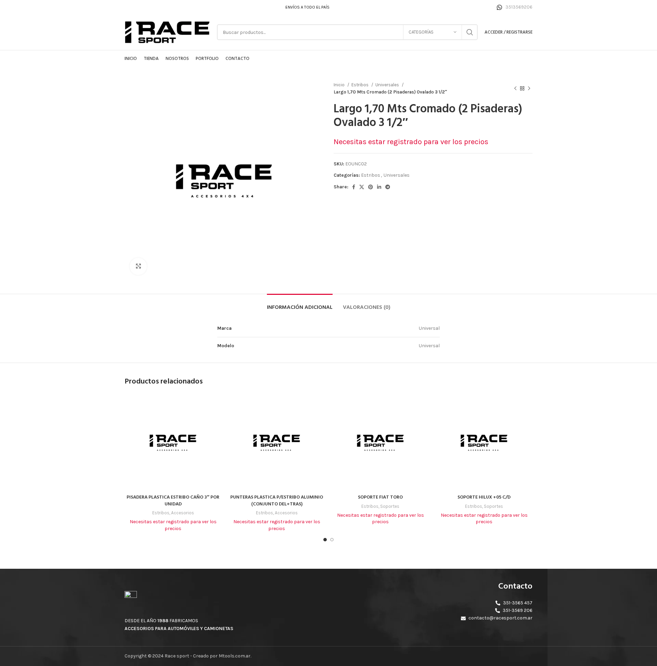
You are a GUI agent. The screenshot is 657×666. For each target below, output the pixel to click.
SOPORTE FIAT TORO (380, 497)
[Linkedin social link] (379, 187)
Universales (387, 84)
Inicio (340, 84)
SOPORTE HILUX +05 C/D (484, 497)
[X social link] (361, 187)
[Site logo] (167, 32)
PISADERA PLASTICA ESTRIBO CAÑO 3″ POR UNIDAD (173, 500)
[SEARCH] (470, 32)
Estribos (360, 84)
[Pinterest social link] (370, 187)
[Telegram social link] (387, 187)
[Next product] (529, 88)
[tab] (300, 304)
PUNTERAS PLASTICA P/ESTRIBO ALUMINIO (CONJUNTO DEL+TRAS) (276, 500)
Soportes (389, 506)
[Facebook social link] (353, 187)
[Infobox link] (514, 7)
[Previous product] (515, 88)
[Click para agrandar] (138, 266)
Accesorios (182, 512)
